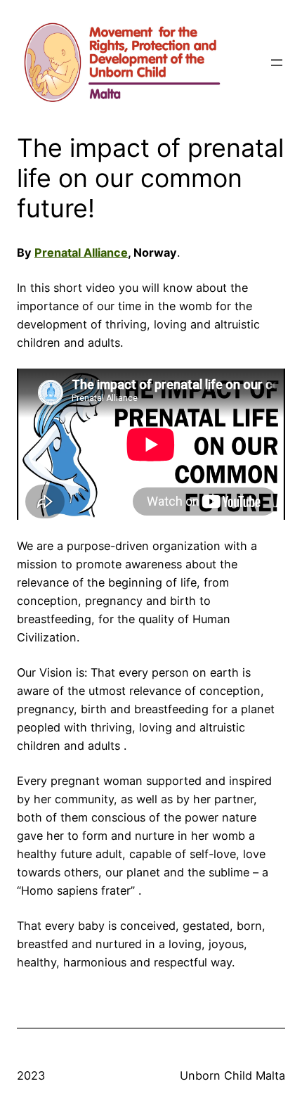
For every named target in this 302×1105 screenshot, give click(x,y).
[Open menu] (276, 62)
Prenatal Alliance (81, 252)
